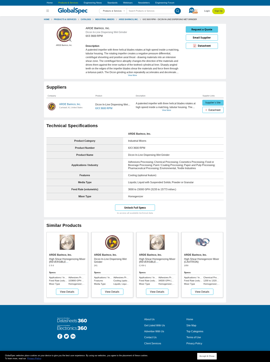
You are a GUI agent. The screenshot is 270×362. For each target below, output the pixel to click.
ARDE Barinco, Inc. (70, 104)
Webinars (127, 2)
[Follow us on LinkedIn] (72, 337)
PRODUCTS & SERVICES (65, 19)
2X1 (96, 265)
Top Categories (194, 331)
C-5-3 (51, 265)
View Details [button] (67, 291)
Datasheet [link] (204, 45)
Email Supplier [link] (202, 37)
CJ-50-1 (142, 265)
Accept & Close (206, 356)
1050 (186, 265)
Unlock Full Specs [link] (135, 207)
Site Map (191, 325)
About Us (149, 319)
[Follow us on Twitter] (66, 337)
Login (207, 11)
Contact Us (150, 337)
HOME (47, 19)
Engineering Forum (164, 2)
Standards (112, 2)
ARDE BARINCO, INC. (128, 19)
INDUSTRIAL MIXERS (104, 19)
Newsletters (144, 2)
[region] (135, 356)
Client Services (152, 343)
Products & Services (68, 2)
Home (50, 2)
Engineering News (93, 2)
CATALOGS (86, 19)
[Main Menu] (48, 11)
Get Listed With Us (154, 325)
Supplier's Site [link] (212, 102)
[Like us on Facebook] (59, 337)
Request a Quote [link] (201, 29)
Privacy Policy (194, 343)
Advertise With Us (154, 331)
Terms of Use (193, 337)
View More (132, 75)
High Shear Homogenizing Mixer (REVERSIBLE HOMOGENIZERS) (67, 262)
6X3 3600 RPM (103, 108)
